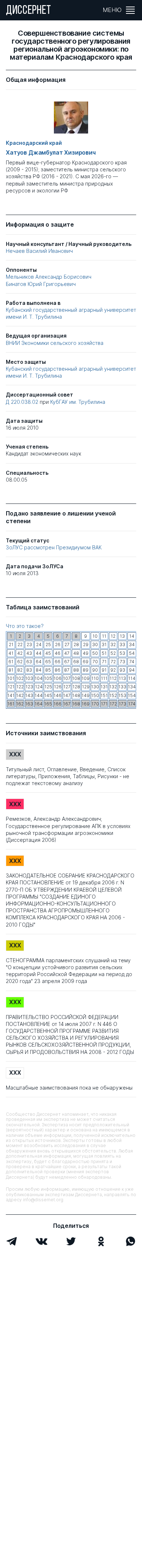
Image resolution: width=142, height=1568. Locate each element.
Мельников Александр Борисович (48, 277)
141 (11, 695)
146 (58, 695)
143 (29, 695)
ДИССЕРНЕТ (28, 11)
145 (48, 695)
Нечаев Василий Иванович (39, 251)
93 (122, 670)
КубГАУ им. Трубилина (77, 402)
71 (104, 661)
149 (86, 695)
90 (95, 670)
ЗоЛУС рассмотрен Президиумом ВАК (54, 547)
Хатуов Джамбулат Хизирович (51, 152)
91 (104, 670)
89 (85, 670)
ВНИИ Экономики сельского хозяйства (54, 343)
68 (76, 661)
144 (39, 695)
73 (122, 661)
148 (76, 695)
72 (113, 661)
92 (113, 670)
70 (95, 661)
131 (104, 686)
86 (57, 670)
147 (67, 695)
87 (67, 670)
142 (20, 695)
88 (76, 670)
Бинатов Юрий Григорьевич (41, 284)
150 (95, 695)
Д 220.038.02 (23, 402)
